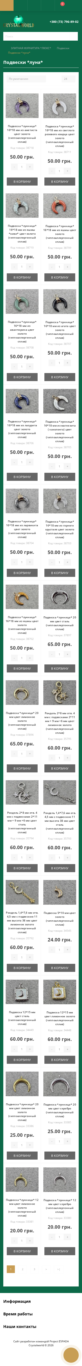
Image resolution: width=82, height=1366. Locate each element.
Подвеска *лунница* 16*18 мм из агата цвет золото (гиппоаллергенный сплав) (60, 330)
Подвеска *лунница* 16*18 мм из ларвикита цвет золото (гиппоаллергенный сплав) (22, 529)
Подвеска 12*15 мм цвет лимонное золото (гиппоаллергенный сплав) (59, 1018)
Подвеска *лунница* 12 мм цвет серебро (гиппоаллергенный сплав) (60, 1206)
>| (58, 1269)
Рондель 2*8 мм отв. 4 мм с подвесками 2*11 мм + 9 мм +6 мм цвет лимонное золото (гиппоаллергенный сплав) (59, 723)
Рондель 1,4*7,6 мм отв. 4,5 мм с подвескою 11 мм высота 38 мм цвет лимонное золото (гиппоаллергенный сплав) (22, 922)
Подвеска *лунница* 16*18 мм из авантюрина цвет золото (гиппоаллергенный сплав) (22, 331)
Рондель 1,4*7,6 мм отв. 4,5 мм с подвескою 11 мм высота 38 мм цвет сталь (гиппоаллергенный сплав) (60, 822)
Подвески (63, 48)
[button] (34, 5)
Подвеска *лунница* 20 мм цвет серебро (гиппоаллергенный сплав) (60, 1110)
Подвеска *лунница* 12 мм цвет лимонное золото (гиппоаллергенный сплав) (22, 1207)
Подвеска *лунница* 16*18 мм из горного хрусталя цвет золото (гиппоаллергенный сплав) (59, 529)
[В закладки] (37, 95)
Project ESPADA (59, 1341)
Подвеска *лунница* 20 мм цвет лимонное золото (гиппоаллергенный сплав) (22, 720)
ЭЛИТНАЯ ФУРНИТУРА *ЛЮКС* (31, 48)
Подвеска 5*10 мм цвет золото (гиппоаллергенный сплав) (60, 918)
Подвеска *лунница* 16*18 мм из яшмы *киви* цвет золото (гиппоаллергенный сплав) (22, 233)
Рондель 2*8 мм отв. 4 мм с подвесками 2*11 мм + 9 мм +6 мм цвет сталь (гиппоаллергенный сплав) (22, 822)
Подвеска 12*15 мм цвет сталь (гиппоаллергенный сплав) (22, 1018)
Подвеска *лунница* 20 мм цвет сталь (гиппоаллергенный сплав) (60, 623)
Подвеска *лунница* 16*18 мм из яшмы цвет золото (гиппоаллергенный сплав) (59, 234)
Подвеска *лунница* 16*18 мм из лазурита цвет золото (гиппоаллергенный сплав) (22, 429)
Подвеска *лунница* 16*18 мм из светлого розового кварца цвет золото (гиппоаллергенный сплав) (60, 136)
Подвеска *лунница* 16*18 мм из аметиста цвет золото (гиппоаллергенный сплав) (22, 134)
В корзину (22, 181)
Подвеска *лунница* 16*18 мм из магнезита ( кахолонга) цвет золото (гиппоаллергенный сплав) (60, 431)
